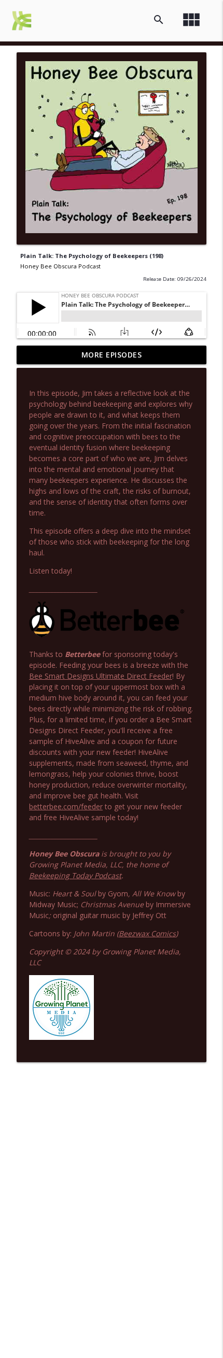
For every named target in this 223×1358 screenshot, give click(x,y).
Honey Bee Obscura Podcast (60, 266)
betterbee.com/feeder (66, 806)
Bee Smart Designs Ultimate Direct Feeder (100, 676)
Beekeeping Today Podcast (75, 875)
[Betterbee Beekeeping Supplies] (107, 636)
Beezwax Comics (147, 933)
